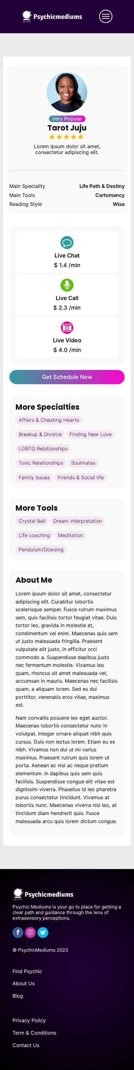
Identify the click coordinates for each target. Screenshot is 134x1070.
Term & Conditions (34, 1033)
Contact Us (25, 1045)
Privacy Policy (29, 1020)
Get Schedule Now (67, 377)
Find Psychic (27, 971)
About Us (23, 983)
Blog (17, 996)
